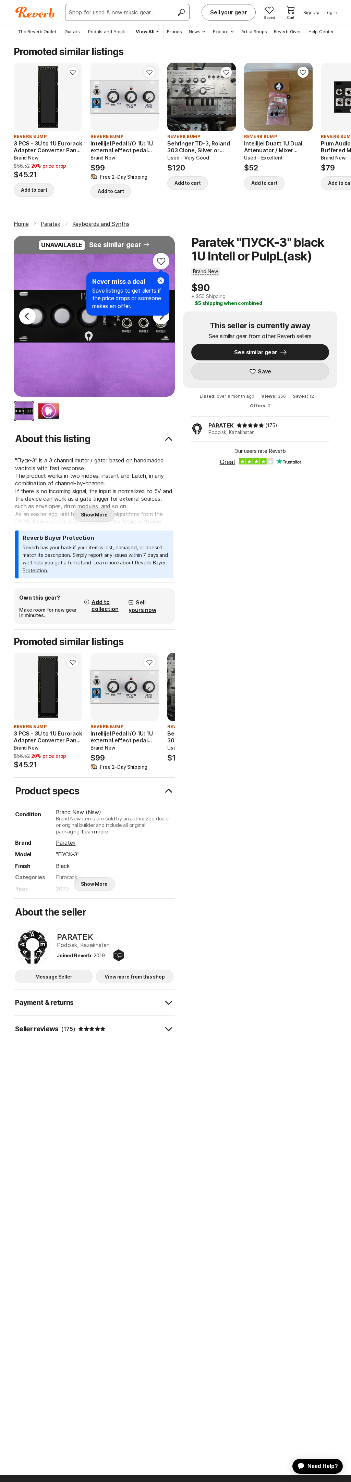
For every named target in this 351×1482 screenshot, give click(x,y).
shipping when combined (228, 303)
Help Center (321, 31)
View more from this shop (135, 977)
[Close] (161, 281)
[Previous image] (100, 96)
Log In (331, 12)
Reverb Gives (288, 31)
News (195, 31)
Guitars (72, 31)
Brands (174, 31)
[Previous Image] (27, 316)
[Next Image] (161, 316)
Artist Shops (254, 31)
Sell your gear (228, 12)
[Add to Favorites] (72, 72)
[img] (250, 425)
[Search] (181, 12)
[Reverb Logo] (35, 12)
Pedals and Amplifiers (111, 31)
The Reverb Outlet (37, 31)
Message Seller (53, 977)
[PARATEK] (32, 947)
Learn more (95, 831)
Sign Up (311, 12)
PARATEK (221, 425)
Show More (94, 515)
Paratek (65, 842)
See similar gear (115, 245)
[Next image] (149, 96)
